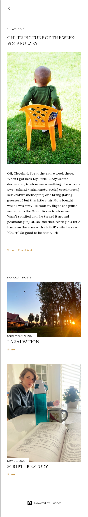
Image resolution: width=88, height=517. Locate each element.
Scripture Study (27, 466)
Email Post (25, 250)
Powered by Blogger (47, 503)
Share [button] (11, 250)
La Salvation (23, 342)
